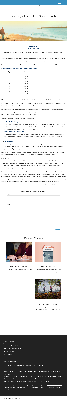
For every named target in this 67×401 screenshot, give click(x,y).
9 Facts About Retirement (48, 304)
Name (8, 194)
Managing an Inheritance (19, 266)
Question (8, 215)
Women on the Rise (48, 266)
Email (8, 204)
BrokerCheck (40, 365)
